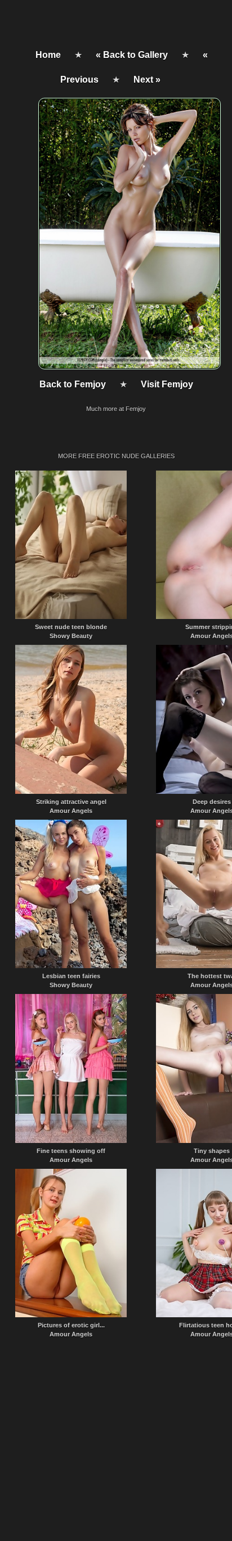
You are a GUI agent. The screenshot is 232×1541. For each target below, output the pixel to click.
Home (48, 55)
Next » (146, 79)
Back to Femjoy (72, 384)
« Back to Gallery (132, 55)
